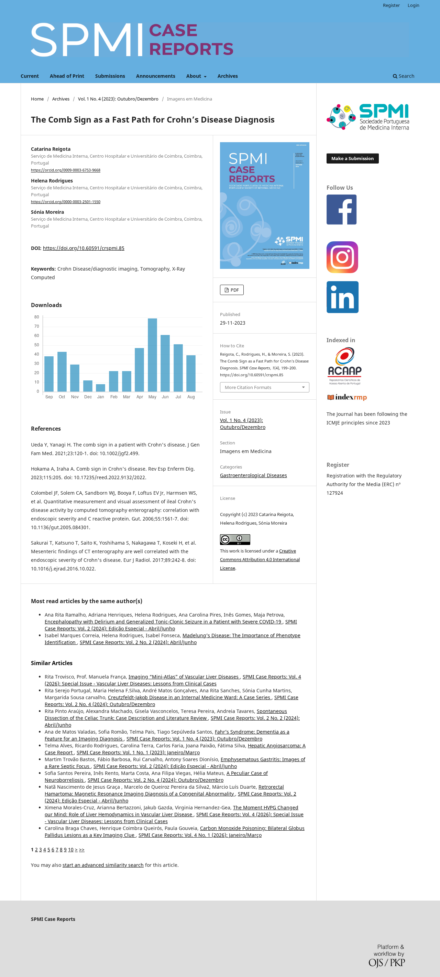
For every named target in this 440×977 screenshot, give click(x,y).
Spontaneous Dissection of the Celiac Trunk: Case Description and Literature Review (166, 714)
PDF (234, 290)
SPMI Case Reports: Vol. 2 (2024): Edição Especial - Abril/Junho (171, 625)
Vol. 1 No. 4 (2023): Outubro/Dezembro (118, 99)
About (194, 76)
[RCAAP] (345, 383)
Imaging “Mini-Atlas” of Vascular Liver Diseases (184, 676)
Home (37, 99)
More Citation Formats (248, 387)
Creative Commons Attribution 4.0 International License (260, 559)
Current (30, 76)
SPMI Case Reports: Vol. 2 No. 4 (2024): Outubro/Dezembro (155, 780)
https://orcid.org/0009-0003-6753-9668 (65, 170)
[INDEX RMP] (347, 400)
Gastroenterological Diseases (253, 475)
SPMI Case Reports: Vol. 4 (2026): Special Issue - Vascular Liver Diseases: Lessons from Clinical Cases (173, 680)
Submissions (110, 76)
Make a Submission (352, 158)
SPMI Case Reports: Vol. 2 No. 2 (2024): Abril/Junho (138, 642)
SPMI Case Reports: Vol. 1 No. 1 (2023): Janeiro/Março (138, 752)
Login (413, 5)
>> (82, 849)
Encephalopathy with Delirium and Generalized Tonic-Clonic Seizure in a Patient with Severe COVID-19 (164, 621)
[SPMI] (368, 128)
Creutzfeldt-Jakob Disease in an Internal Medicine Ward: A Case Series (190, 697)
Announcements (155, 76)
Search (406, 76)
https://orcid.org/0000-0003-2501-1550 (65, 201)
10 (71, 849)
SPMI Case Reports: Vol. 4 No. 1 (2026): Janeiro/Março (200, 835)
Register (391, 5)
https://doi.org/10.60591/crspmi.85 (83, 248)
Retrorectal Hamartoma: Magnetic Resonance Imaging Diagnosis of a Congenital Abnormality (164, 790)
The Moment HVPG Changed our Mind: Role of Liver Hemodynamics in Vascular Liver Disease (171, 811)
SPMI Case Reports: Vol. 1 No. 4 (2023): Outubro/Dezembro (194, 738)
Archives (228, 76)
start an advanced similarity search (103, 865)
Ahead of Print (67, 76)
